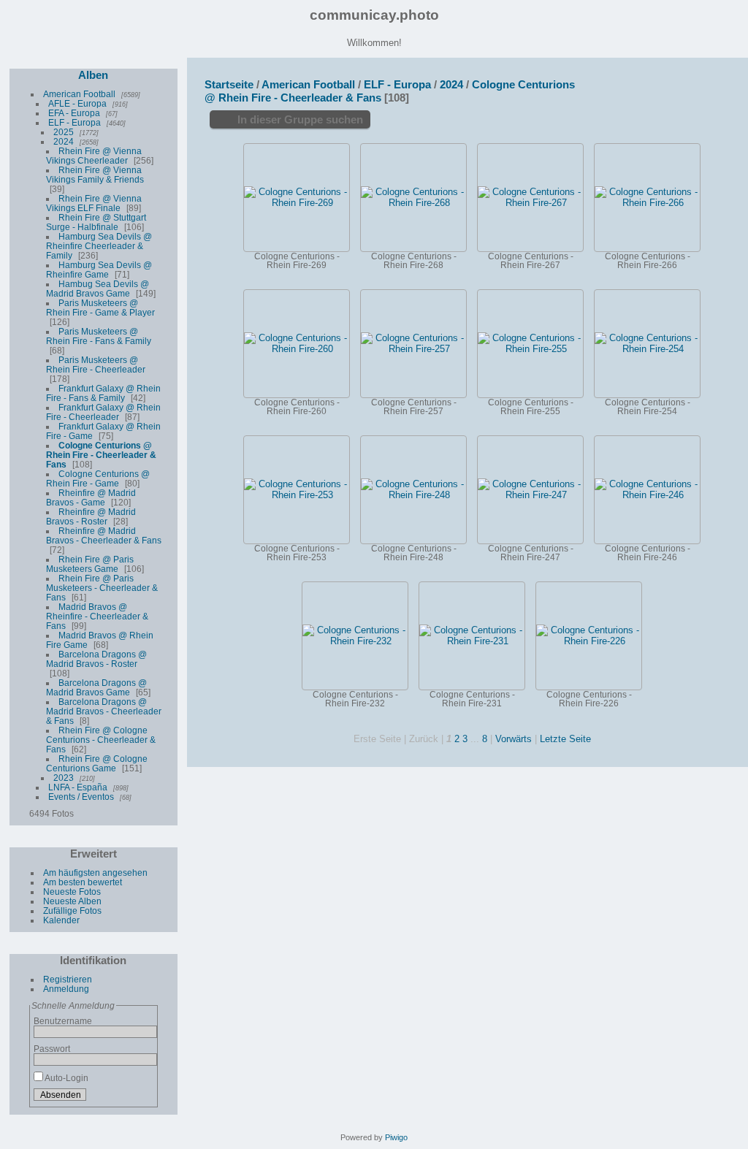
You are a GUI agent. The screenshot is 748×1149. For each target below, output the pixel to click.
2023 (63, 777)
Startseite (229, 84)
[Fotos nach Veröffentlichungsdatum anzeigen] (692, 83)
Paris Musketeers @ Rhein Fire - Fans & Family (98, 336)
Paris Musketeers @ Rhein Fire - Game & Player (100, 307)
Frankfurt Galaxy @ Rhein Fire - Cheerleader (103, 411)
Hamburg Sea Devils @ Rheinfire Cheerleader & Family (99, 246)
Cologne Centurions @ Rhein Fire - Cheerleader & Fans (101, 454)
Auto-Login (65, 1078)
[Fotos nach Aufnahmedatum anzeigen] (712, 83)
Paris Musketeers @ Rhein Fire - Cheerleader (95, 364)
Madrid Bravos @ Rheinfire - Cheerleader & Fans (97, 616)
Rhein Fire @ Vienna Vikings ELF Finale (94, 203)
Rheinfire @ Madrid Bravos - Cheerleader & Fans (103, 535)
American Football (79, 94)
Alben (93, 75)
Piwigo (396, 1137)
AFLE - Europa (77, 103)
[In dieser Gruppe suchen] (597, 80)
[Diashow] (673, 83)
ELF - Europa (74, 122)
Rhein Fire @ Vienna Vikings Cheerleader (94, 155)
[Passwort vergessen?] (143, 1097)
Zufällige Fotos (72, 910)
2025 (63, 132)
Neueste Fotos (72, 891)
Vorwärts (513, 738)
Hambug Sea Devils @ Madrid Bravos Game (97, 288)
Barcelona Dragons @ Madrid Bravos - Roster (96, 658)
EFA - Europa (74, 113)
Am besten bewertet (82, 882)
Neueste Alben (72, 901)
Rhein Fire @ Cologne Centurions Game (97, 763)
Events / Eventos (81, 796)
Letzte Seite (565, 738)
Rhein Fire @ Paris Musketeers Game (90, 563)
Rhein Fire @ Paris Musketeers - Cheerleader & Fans (102, 587)
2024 (63, 141)
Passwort (52, 1048)
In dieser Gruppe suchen (300, 119)
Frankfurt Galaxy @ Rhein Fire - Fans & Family (103, 392)
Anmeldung (66, 988)
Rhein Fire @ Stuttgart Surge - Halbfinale (96, 222)
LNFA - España (77, 787)
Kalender (61, 920)
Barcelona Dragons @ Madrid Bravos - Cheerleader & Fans (103, 711)
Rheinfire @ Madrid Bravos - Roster (91, 516)
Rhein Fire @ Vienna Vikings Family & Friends (95, 174)
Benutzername (63, 1021)
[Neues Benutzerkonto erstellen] (125, 1097)
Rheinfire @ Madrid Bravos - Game (91, 497)
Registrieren (67, 979)
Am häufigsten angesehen (95, 872)
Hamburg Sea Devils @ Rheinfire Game (99, 269)
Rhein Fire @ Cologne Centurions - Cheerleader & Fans (101, 739)
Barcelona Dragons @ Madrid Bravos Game (96, 687)
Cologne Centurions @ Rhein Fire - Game (98, 478)
